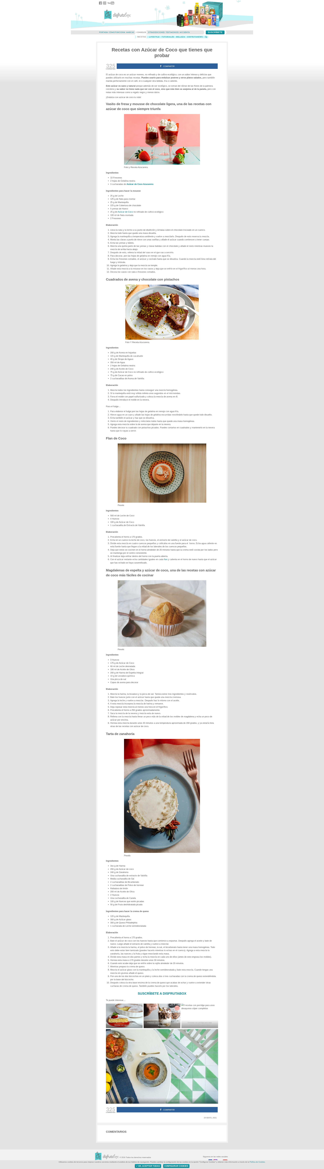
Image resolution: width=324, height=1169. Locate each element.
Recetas (141, 37)
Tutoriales (168, 37)
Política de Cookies (257, 1162)
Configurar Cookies (176, 1166)
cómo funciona (117, 32)
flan (165, 559)
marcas (130, 32)
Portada (103, 32)
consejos (141, 32)
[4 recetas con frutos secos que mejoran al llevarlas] (162, 1016)
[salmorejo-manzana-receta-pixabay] (162, 1066)
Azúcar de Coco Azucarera (140, 184)
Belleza (180, 37)
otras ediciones (156, 32)
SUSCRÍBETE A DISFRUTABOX (162, 993)
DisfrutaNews (195, 37)
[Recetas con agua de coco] (124, 1016)
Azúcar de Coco (125, 212)
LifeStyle (154, 37)
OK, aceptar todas (149, 1166)
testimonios (172, 32)
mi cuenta (185, 32)
